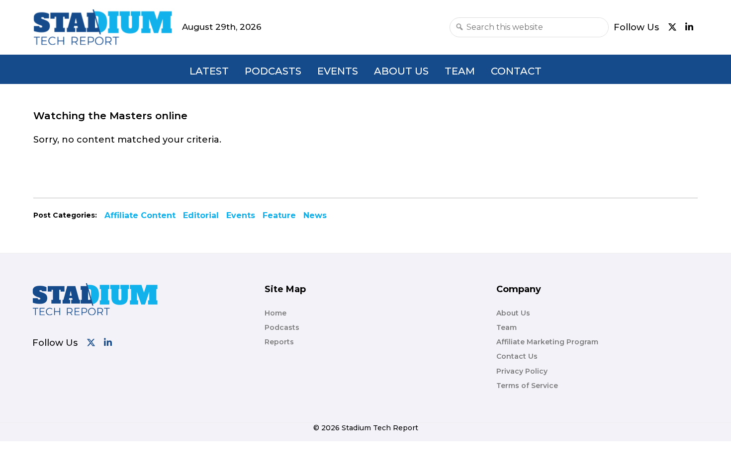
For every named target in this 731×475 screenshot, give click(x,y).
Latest (209, 71)
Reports (279, 341)
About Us (401, 71)
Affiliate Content (140, 215)
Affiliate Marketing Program (547, 341)
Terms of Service (527, 385)
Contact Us (517, 356)
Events (337, 71)
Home (275, 313)
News (315, 215)
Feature (279, 215)
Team (460, 71)
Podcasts (273, 71)
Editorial (201, 215)
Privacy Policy (522, 371)
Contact (516, 71)
